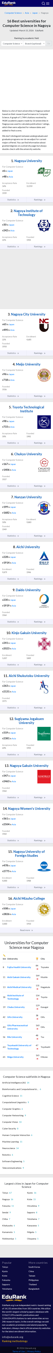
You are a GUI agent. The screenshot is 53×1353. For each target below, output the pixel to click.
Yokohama (7, 1288)
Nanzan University (26, 497)
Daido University (27, 590)
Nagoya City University (26, 314)
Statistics (11, 199)
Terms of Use (18, 1351)
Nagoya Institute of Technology (26, 213)
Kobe (4, 1275)
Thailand (33, 1284)
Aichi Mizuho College (26, 898)
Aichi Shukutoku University (26, 676)
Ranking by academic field (26, 38)
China (31, 1271)
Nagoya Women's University (26, 808)
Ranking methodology (15, 1341)
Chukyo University (26, 454)
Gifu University (15, 1017)
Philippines (34, 1280)
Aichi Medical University (19, 987)
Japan (35, 12)
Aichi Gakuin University (19, 977)
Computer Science (13, 12)
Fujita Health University (19, 967)
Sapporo (6, 1284)
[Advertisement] (26, 80)
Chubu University (16, 1007)
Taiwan (32, 1275)
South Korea (34, 1267)
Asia (27, 12)
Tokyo (5, 1267)
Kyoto (5, 1271)
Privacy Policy (34, 1351)
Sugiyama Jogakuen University (26, 721)
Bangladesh (34, 1288)
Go (48, 43)
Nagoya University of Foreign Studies (26, 853)
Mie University (14, 1037)
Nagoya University (26, 161)
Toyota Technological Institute (26, 409)
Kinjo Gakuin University (26, 633)
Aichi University (26, 547)
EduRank (39, 30)
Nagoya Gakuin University (27, 766)
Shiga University (15, 1057)
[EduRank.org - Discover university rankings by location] (9, 3)
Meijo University (26, 364)
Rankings (38, 199)
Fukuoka (6, 1280)
